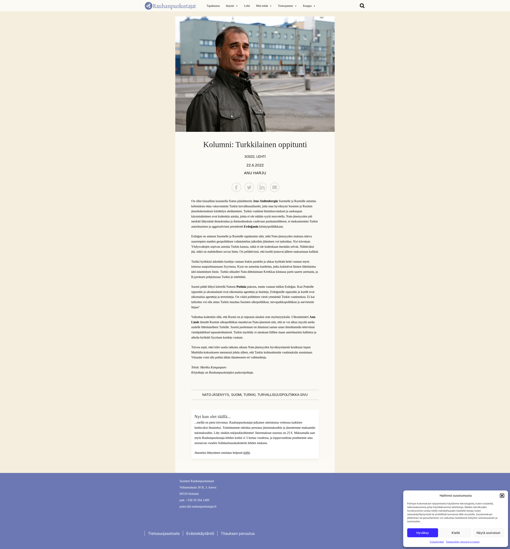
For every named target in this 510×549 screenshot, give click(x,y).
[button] (502, 496)
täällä (246, 452)
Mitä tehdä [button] (262, 5)
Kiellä (456, 533)
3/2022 (249, 157)
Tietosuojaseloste (164, 533)
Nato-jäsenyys (215, 394)
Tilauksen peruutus (238, 533)
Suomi (236, 394)
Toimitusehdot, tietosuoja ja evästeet (463, 541)
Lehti (247, 5)
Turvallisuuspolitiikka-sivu (282, 394)
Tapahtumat (213, 5)
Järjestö (230, 5)
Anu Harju (255, 173)
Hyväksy (422, 533)
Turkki (249, 394)
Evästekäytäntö (437, 541)
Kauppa (307, 5)
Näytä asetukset (488, 533)
